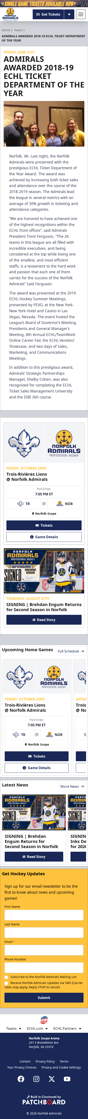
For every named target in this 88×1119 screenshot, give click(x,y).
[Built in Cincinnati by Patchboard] (44, 1099)
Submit (44, 997)
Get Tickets (50, 14)
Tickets (47, 525)
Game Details (46, 537)
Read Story (46, 619)
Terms (64, 1061)
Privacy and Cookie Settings (61, 1067)
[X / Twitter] (52, 1079)
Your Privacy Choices (22, 1067)
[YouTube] (67, 1079)
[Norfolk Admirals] (10, 14)
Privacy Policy (45, 1061)
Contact (25, 1061)
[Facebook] (21, 1079)
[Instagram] (36, 1079)
